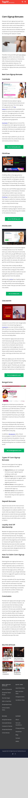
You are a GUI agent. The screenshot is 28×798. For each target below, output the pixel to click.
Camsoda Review (6, 723)
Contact (18, 738)
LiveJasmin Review (7, 726)
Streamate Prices (7, 704)
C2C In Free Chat (6, 701)
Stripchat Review (6, 719)
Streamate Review (7, 729)
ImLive (11, 279)
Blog (17, 735)
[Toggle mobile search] (22, 1)
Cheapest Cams (20, 696)
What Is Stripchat (7, 689)
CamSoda (4, 123)
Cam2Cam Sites (20, 700)
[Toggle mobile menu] (25, 1)
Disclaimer (19, 731)
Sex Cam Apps (6, 698)
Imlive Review (6, 733)
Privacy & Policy (20, 728)
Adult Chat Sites (20, 688)
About (17, 719)
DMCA (17, 741)
